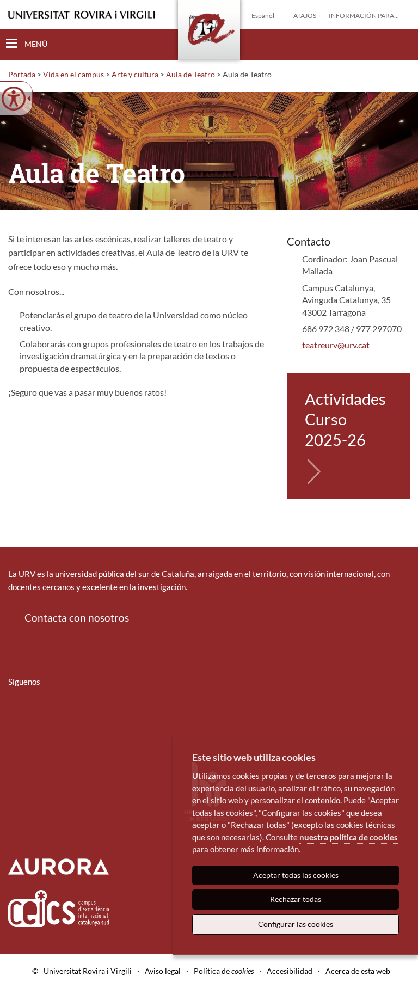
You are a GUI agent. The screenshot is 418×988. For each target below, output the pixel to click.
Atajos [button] (304, 15)
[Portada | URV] (209, 32)
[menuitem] (15, 713)
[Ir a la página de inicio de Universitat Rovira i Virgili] (81, 15)
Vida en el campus (73, 74)
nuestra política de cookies (348, 837)
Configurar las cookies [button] (295, 924)
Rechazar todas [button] (295, 899)
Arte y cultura (135, 74)
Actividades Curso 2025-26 (345, 419)
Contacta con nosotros (76, 617)
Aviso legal (163, 970)
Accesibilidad (289, 970)
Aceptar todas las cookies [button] (296, 875)
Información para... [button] (364, 15)
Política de (224, 970)
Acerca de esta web (357, 970)
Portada (21, 74)
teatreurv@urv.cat (336, 345)
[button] (401, 44)
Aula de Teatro (190, 74)
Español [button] (262, 15)
